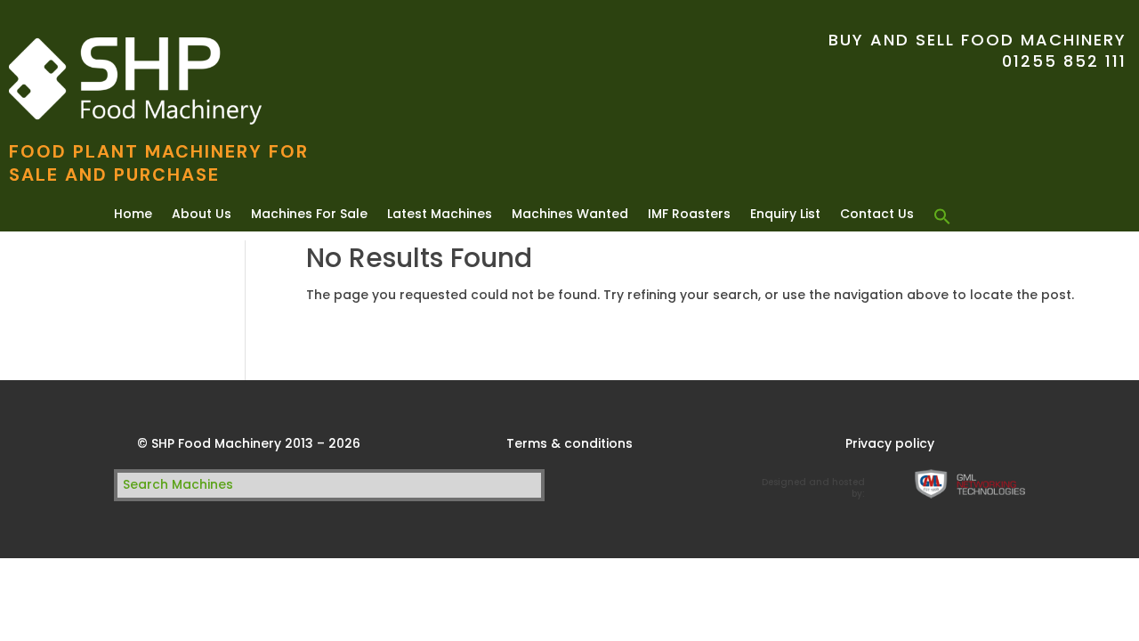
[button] (942, 217)
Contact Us (877, 215)
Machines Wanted (570, 215)
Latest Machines (439, 215)
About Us (201, 215)
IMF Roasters (689, 215)
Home (133, 215)
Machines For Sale (309, 215)
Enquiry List (785, 215)
